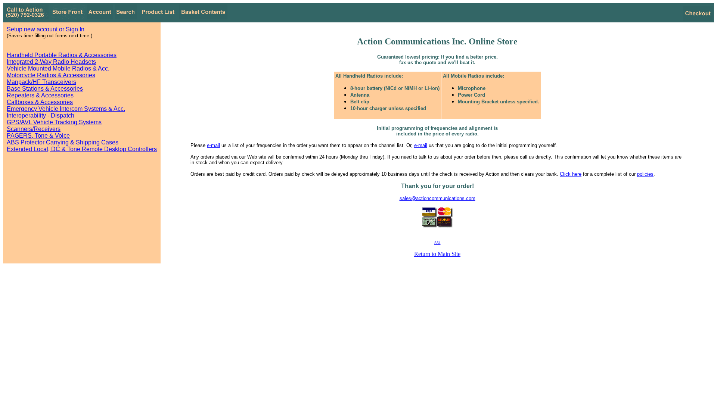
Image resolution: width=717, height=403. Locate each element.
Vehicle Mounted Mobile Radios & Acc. (58, 68)
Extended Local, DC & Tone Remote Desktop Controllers (82, 149)
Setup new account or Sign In (45, 29)
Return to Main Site (437, 254)
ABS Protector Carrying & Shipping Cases (62, 142)
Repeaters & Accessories (40, 95)
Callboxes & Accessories (40, 102)
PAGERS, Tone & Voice (38, 135)
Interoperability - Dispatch (40, 115)
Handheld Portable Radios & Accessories (62, 55)
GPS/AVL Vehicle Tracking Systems (54, 122)
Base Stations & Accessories (45, 88)
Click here (570, 174)
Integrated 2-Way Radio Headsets (51, 62)
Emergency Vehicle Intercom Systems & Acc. (66, 109)
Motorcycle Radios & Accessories (51, 75)
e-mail (213, 145)
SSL (437, 243)
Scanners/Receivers (33, 129)
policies (645, 174)
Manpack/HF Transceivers (41, 82)
